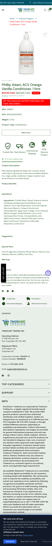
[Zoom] (45, 34)
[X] (8, 291)
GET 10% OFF (3, 273)
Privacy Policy (28, 535)
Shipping (5, 96)
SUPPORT (8, 392)
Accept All (10, 541)
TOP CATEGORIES (13, 384)
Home (12, 18)
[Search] (45, 10)
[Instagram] (10, 375)
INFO (5, 401)
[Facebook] (3, 291)
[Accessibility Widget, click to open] (48, 273)
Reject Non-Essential (29, 541)
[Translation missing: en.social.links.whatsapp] (13, 291)
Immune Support (26, 18)
